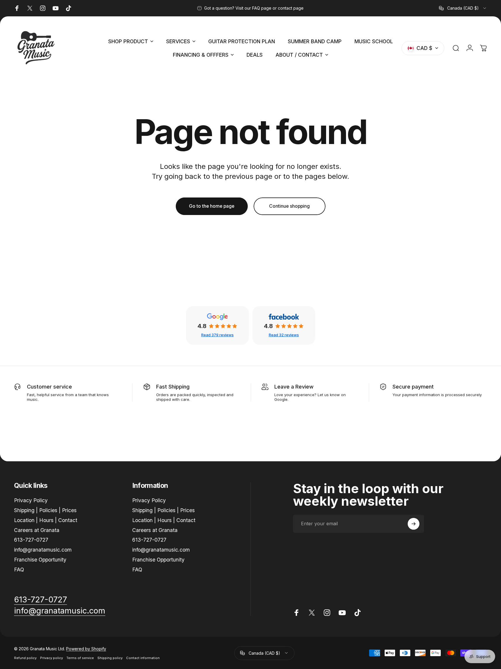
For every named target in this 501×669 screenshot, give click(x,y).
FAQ (19, 569)
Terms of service (80, 658)
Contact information (143, 658)
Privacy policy (51, 658)
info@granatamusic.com (43, 550)
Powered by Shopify (86, 648)
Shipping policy (110, 658)
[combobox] (463, 8)
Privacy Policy (31, 500)
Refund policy (25, 658)
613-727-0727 (31, 540)
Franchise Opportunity (40, 560)
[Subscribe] (413, 524)
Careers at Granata (36, 530)
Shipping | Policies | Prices (45, 510)
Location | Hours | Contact (45, 520)
